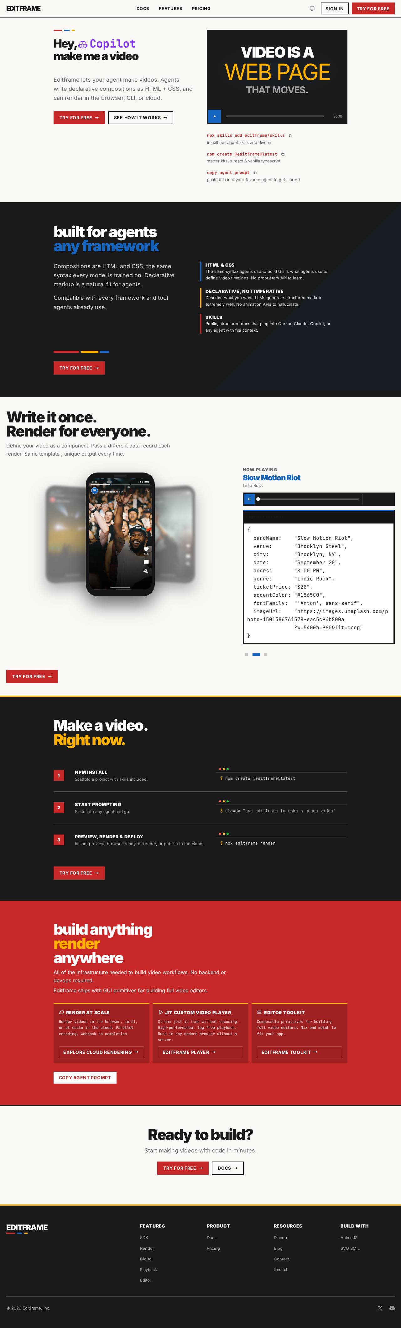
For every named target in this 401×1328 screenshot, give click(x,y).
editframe (23, 8)
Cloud (146, 1258)
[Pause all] (249, 499)
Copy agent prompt (85, 1077)
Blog (278, 1248)
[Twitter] (380, 1308)
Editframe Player (186, 1052)
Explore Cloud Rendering (97, 1052)
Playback (148, 1269)
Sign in (334, 8)
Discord (281, 1237)
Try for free (373, 8)
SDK (144, 1237)
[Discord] (392, 1308)
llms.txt (280, 1269)
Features (170, 8)
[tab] (246, 654)
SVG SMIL (350, 1248)
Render (147, 1248)
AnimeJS (349, 1237)
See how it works (137, 117)
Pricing (201, 8)
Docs (143, 8)
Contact (281, 1258)
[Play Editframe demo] (214, 116)
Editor (145, 1280)
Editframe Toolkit (286, 1052)
